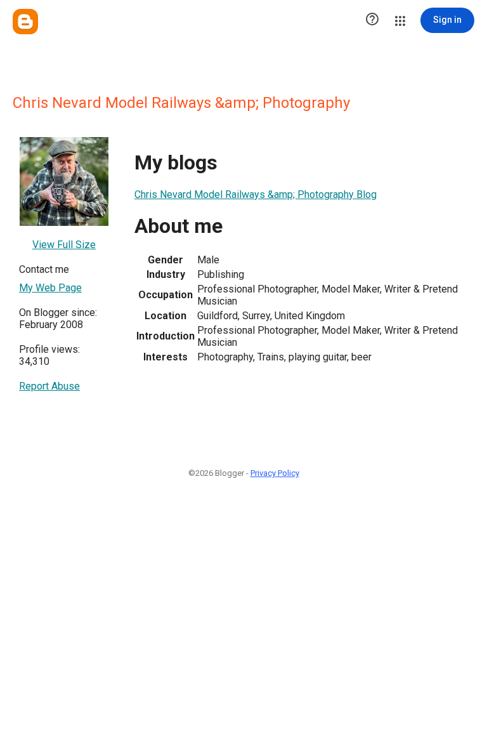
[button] (372, 20)
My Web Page (50, 288)
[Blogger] (25, 21)
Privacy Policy (274, 473)
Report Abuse (49, 386)
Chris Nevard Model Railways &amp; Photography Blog (255, 194)
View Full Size (64, 245)
